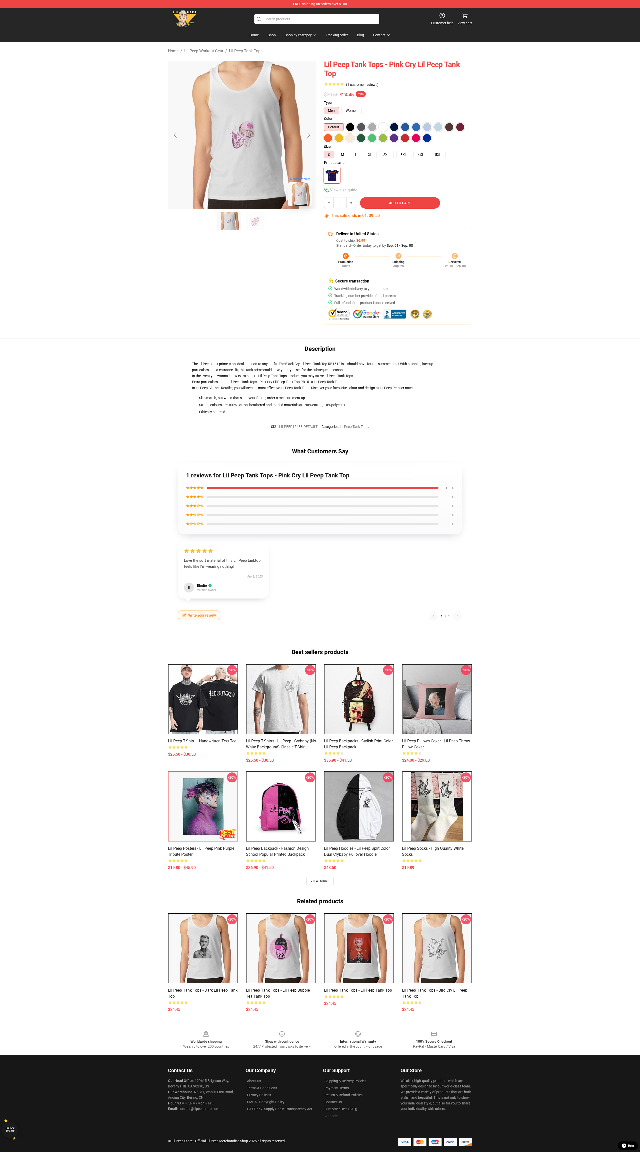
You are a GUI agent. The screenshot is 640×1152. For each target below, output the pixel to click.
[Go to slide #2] (255, 221)
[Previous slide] (175, 135)
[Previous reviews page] (433, 616)
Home (173, 51)
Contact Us (333, 1102)
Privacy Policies (259, 1095)
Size (327, 147)
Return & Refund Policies (343, 1095)
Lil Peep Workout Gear (203, 51)
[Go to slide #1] (229, 221)
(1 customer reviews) (362, 85)
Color (328, 119)
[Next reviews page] (457, 616)
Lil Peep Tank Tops (245, 51)
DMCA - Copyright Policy (265, 1102)
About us (254, 1081)
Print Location (335, 163)
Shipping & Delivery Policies (345, 1081)
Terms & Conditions (262, 1088)
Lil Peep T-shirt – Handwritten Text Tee (202, 741)
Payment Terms (336, 1088)
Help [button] (631, 1145)
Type (328, 103)
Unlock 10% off (10, 1129)
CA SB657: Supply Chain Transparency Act (279, 1109)
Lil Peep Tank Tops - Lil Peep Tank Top (358, 990)
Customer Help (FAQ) (340, 1109)
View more (320, 881)
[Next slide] (308, 135)
